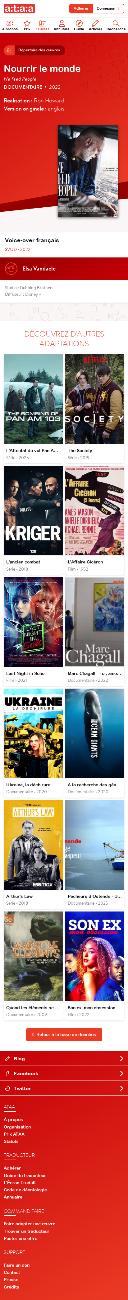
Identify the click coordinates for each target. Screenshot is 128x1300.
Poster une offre (20, 1238)
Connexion (106, 8)
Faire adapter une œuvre (29, 1223)
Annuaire (62, 29)
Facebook (25, 1073)
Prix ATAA (14, 1134)
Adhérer (81, 8)
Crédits (11, 1286)
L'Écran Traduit (20, 1182)
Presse (11, 1279)
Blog (18, 1058)
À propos (10, 29)
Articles (95, 29)
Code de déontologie (25, 1189)
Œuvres (42, 29)
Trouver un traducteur (26, 1231)
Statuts (11, 1141)
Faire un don (17, 1265)
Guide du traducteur (25, 1175)
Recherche (116, 29)
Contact (12, 1272)
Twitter (21, 1088)
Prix (27, 29)
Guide (79, 29)
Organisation (17, 1126)
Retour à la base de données (66, 1034)
